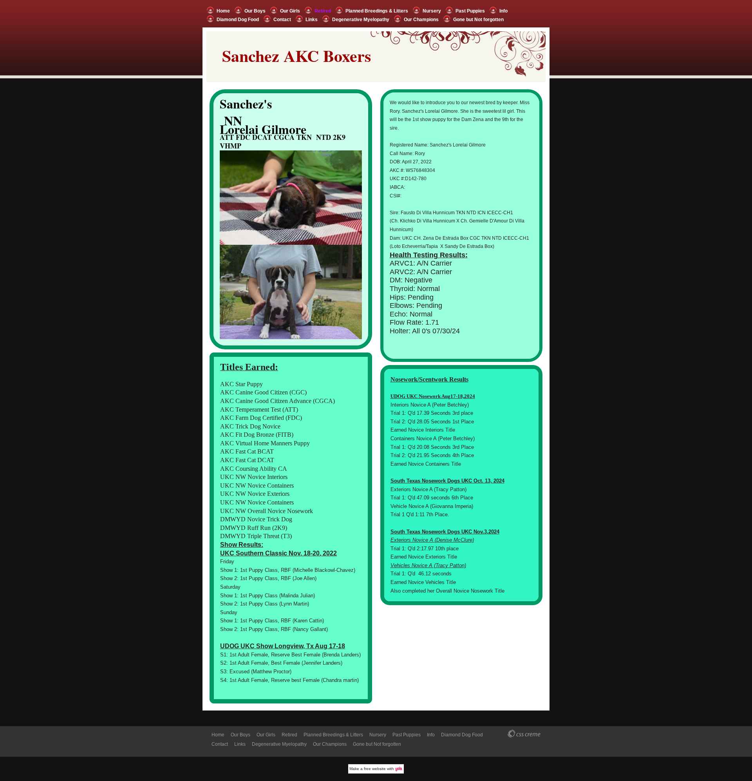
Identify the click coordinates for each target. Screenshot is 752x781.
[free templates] (525, 734)
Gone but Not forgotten (478, 19)
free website (375, 769)
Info (503, 11)
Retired (323, 11)
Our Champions (421, 19)
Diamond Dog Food (238, 19)
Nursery (432, 11)
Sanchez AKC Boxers (296, 55)
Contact (282, 19)
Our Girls (290, 11)
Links (312, 19)
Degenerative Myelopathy (360, 19)
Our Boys (255, 11)
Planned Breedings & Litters (376, 11)
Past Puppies (470, 11)
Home (223, 11)
